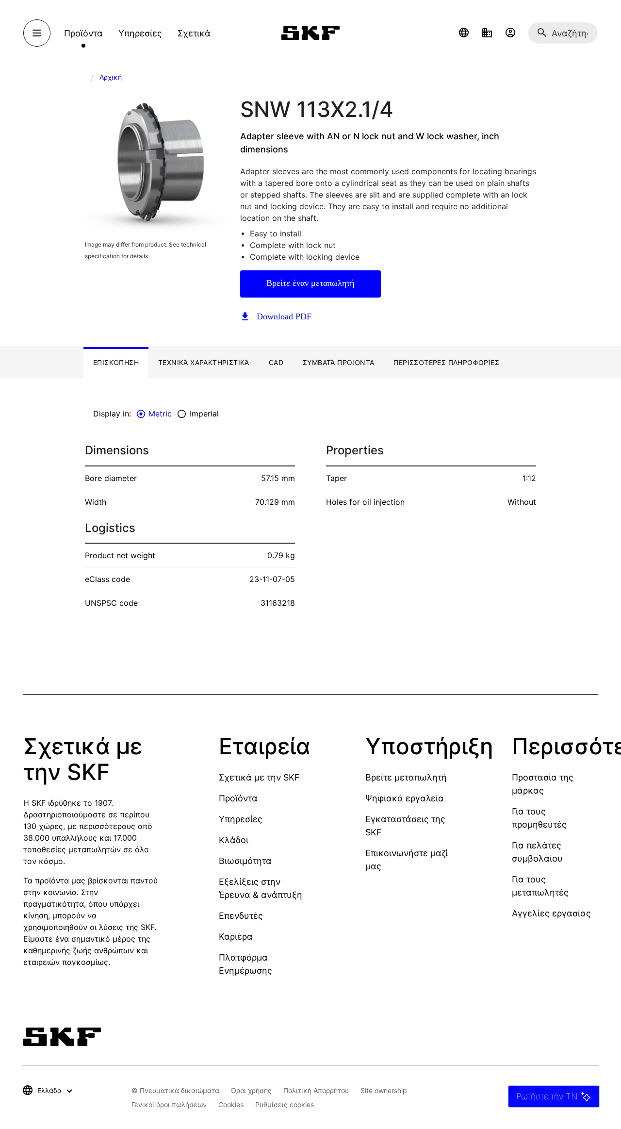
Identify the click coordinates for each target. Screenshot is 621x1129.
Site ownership (383, 1090)
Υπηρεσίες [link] (140, 33)
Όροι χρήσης (251, 1090)
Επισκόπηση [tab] (116, 362)
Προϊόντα (238, 798)
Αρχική (110, 77)
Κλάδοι (233, 840)
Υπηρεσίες (240, 819)
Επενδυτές (241, 916)
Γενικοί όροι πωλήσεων (169, 1104)
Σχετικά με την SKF (259, 777)
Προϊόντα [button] (83, 33)
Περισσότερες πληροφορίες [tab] (446, 362)
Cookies (231, 1104)
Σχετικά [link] (194, 33)
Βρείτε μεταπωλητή (406, 777)
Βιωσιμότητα (245, 861)
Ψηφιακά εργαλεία (404, 798)
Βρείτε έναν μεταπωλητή (310, 283)
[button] (464, 33)
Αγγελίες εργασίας (551, 913)
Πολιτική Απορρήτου (316, 1090)
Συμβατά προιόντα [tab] (338, 362)
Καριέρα (236, 936)
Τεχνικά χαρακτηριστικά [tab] (203, 362)
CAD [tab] (276, 362)
